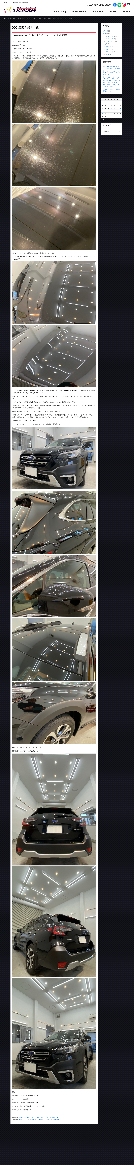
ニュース (108, 49)
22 (120, 111)
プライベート (109, 52)
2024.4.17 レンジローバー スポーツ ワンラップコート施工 (39, 1119)
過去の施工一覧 (14, 18)
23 (102, 114)
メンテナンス (109, 38)
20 (114, 111)
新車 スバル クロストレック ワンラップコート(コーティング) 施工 (111, 72)
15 (120, 108)
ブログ (105, 44)
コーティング (26, 18)
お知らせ (105, 31)
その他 (107, 54)
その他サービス (109, 41)
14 (117, 108)
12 (111, 108)
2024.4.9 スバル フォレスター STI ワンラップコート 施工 (39, 1117)
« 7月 (102, 119)
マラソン (108, 46)
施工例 (105, 33)
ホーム (5, 18)
